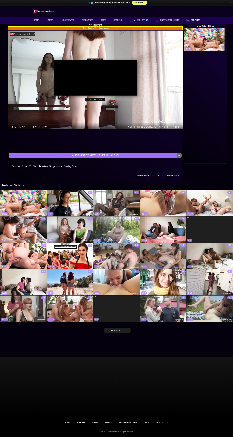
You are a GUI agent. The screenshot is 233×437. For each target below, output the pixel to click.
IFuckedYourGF (113, 432)
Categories (87, 20)
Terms (95, 422)
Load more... (117, 330)
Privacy (108, 422)
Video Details (158, 176)
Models (118, 20)
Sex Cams (193, 20)
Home (36, 20)
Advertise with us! (128, 422)
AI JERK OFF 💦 (139, 20)
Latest (50, 20)
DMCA (146, 422)
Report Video (173, 176)
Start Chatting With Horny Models (96, 28)
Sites (103, 20)
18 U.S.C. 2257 (162, 422)
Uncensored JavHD (168, 20)
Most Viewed (67, 20)
